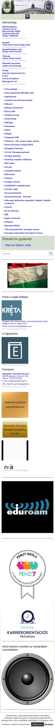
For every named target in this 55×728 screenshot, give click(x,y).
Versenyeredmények (13, 193)
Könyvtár (8, 167)
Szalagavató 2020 (12, 137)
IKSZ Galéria (10, 163)
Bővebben (48, 724)
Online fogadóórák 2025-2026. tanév (19, 93)
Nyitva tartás (10, 174)
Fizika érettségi (11, 89)
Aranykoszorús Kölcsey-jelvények (18, 100)
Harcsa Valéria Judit (18, 245)
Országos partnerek (13, 156)
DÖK (6, 215)
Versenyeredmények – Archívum (18, 197)
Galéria (7, 130)
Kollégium (9, 222)
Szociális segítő (11, 189)
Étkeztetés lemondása (11, 63)
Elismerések (10, 126)
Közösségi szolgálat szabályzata (18, 160)
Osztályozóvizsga (12, 115)
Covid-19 (8, 207)
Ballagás (8, 134)
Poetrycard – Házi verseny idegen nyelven (22, 141)
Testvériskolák (10, 119)
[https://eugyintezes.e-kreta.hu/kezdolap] (27, 350)
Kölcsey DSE (10, 111)
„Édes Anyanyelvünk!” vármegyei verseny (22, 229)
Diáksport (8, 104)
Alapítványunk (10, 97)
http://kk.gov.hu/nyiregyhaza (18, 384)
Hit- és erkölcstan (12, 211)
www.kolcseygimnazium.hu (13, 73)
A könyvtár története (13, 171)
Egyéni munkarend (12, 218)
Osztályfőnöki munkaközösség (17, 186)
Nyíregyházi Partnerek (14, 148)
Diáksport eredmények (14, 108)
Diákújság (9, 123)
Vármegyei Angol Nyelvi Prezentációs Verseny (24, 233)
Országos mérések (12, 182)
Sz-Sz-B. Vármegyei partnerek (17, 152)
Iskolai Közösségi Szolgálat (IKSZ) (19, 145)
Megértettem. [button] (37, 724)
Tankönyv (8, 178)
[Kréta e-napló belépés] (27, 310)
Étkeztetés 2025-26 (12, 226)
